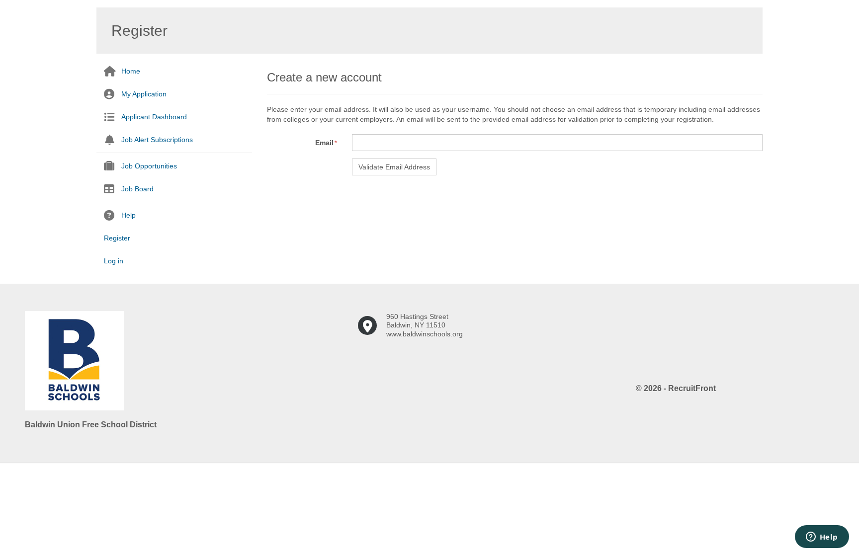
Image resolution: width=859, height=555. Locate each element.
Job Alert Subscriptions (157, 140)
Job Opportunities (149, 166)
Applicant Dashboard (154, 117)
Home (130, 71)
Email (324, 143)
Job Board (137, 189)
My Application (144, 94)
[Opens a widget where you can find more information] (821, 537)
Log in (113, 261)
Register (117, 238)
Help (128, 215)
